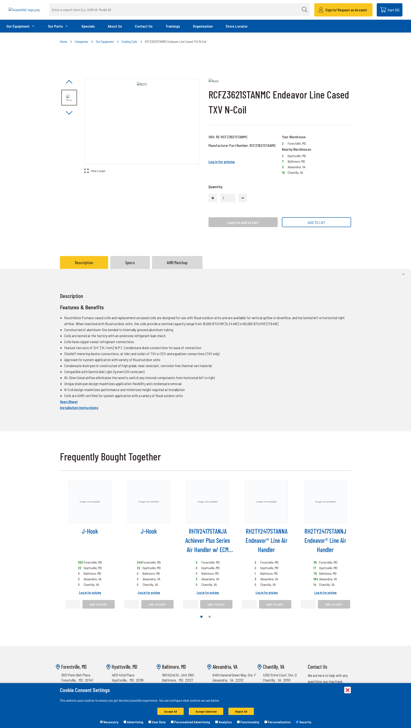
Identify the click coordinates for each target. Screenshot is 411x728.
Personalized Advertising (192, 722)
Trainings (172, 26)
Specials (88, 26)
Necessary (110, 722)
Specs (130, 262)
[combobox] (179, 9)
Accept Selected (206, 711)
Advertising (134, 722)
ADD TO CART (98, 604)
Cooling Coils (129, 41)
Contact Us (144, 26)
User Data (158, 722)
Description (84, 262)
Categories (81, 41)
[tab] (85, 262)
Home (63, 41)
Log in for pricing (221, 161)
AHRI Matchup (177, 262)
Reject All (241, 711)
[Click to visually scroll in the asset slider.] (69, 82)
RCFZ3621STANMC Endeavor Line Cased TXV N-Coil (175, 41)
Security (305, 722)
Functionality (249, 722)
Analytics (225, 722)
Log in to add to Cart (243, 222)
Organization (203, 26)
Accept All (170, 711)
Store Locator (237, 26)
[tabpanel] (205, 350)
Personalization (279, 722)
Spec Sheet (69, 401)
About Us (115, 26)
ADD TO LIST (316, 222)
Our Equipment (105, 41)
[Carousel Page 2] (209, 617)
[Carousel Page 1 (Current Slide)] (201, 617)
